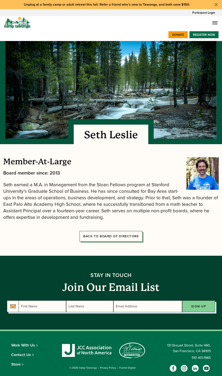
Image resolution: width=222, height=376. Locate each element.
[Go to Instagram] (184, 368)
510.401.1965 (201, 358)
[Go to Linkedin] (195, 368)
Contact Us (21, 354)
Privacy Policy (108, 367)
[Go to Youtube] (206, 368)
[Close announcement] (216, 4)
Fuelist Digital (127, 367)
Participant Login (203, 13)
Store (16, 364)
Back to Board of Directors (111, 236)
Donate (178, 35)
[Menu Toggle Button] (215, 22)
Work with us (23, 345)
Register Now (204, 35)
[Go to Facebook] (173, 368)
